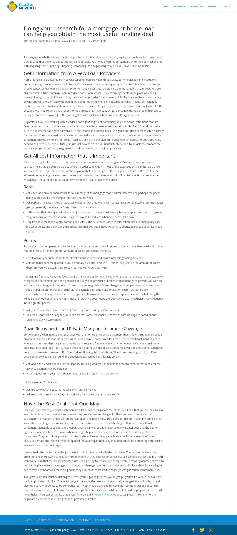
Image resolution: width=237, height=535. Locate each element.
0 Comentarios (97, 40)
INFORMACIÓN (196, 7)
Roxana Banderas (39, 40)
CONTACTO (226, 7)
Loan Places (78, 40)
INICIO (166, 7)
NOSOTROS (179, 7)
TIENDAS (212, 7)
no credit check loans (106, 494)
